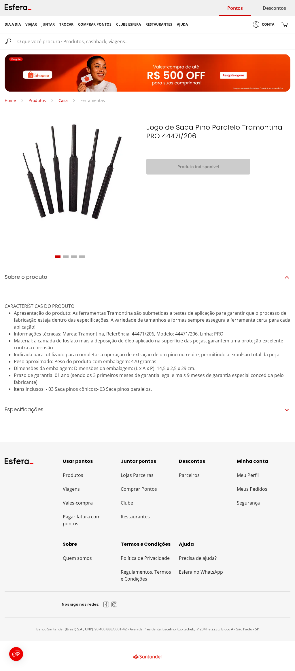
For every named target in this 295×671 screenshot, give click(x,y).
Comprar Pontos (139, 489)
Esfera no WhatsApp (201, 572)
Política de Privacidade (145, 558)
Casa (63, 100)
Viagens (71, 489)
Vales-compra (78, 503)
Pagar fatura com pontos (82, 520)
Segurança (248, 503)
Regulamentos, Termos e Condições (146, 575)
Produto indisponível (198, 166)
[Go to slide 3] (74, 256)
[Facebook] (106, 604)
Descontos (274, 8)
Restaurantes (135, 516)
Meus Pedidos (252, 489)
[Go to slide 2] (66, 256)
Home (10, 100)
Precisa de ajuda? (198, 558)
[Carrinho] (284, 24)
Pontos (235, 8)
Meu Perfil (248, 475)
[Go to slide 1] (57, 256)
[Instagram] (114, 604)
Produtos (37, 100)
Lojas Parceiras (137, 475)
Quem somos (77, 558)
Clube (127, 503)
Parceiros (189, 475)
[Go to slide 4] (82, 256)
